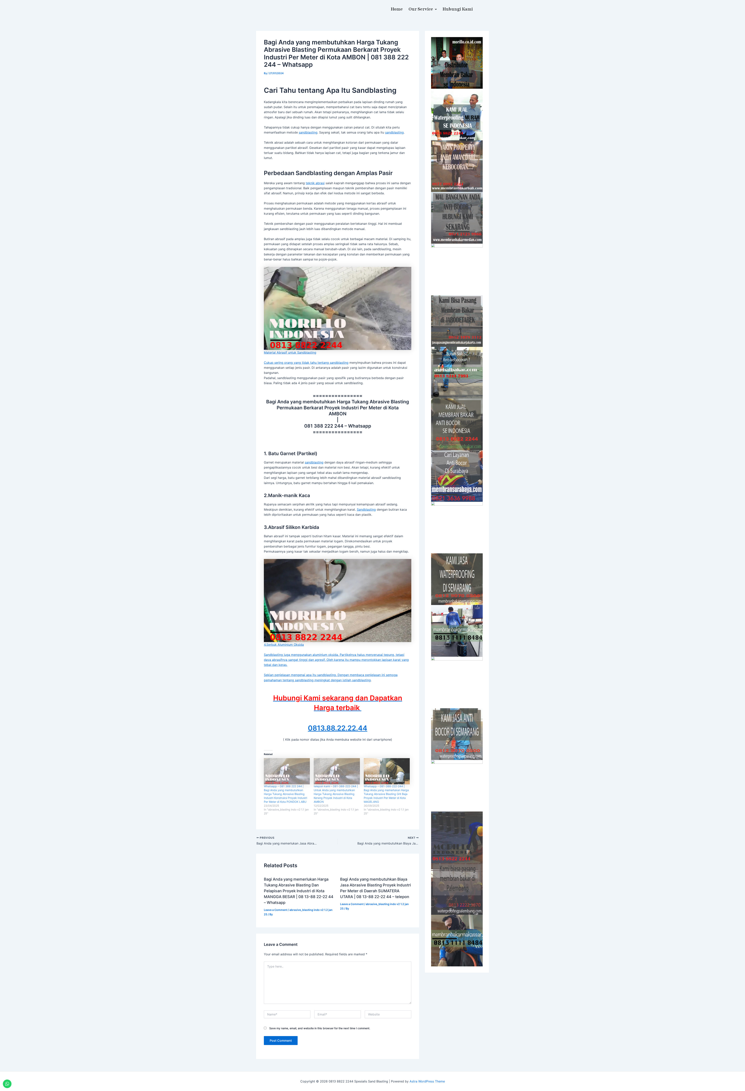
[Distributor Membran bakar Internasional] (457, 63)
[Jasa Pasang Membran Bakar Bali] (457, 166)
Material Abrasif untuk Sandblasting (290, 352)
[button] (423, 9)
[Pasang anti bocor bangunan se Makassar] (457, 631)
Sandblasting (366, 509)
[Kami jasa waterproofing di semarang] (457, 579)
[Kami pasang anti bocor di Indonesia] (457, 837)
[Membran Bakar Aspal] (457, 114)
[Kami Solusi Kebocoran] (457, 372)
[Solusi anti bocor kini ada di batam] (457, 682)
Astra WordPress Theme (427, 1081)
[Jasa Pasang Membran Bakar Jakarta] (457, 321)
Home (397, 9)
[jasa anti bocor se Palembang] (457, 889)
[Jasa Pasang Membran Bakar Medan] (457, 218)
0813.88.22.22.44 (337, 728)
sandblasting (308, 132)
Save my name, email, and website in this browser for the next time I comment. (319, 1028)
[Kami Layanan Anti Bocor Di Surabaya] (457, 476)
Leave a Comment (275, 909)
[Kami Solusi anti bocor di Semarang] (457, 734)
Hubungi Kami (458, 9)
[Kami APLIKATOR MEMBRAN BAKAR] (457, 424)
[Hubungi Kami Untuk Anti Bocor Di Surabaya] (457, 269)
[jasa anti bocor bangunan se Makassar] (457, 940)
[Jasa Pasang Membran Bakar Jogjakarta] (457, 527)
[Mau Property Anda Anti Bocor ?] (457, 786)
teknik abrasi (315, 183)
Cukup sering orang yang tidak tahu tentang (297, 363)
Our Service (421, 9)
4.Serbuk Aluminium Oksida (284, 645)
